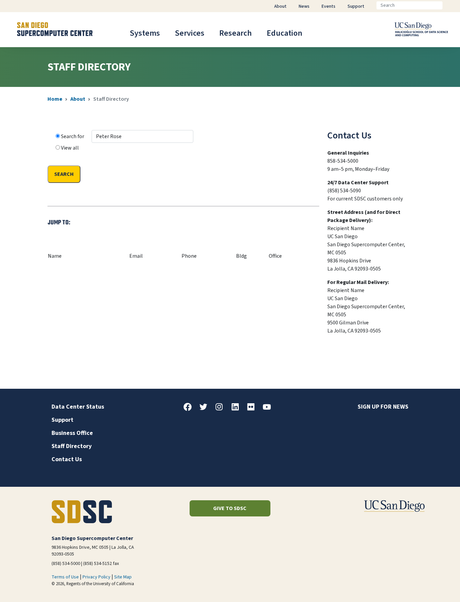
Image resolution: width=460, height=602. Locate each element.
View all (70, 148)
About (77, 99)
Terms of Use (65, 577)
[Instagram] (222, 409)
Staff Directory (72, 446)
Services (189, 33)
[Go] (447, 5)
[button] (432, 586)
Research (235, 33)
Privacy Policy (96, 577)
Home (54, 99)
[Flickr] (253, 409)
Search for (73, 136)
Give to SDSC (230, 508)
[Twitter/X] (206, 409)
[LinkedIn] (237, 409)
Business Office (72, 433)
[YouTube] (269, 409)
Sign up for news (383, 407)
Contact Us (67, 459)
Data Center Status (78, 407)
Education (284, 33)
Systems (145, 33)
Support (62, 420)
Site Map (123, 577)
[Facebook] (190, 409)
